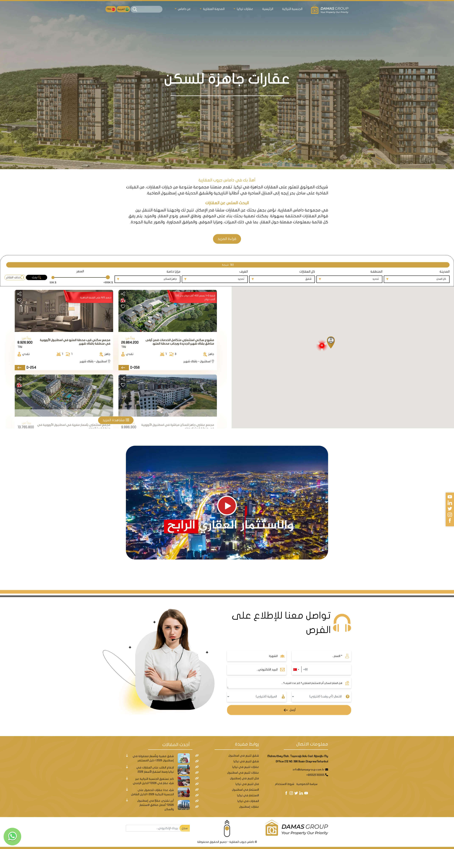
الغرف (243, 271)
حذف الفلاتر (13, 277)
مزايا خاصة (173, 271)
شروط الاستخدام (284, 784)
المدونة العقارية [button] (213, 9)
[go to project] (123, 367)
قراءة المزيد (227, 239)
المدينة (445, 271)
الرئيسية (267, 9)
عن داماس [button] (184, 9)
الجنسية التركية (292, 9)
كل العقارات (307, 271)
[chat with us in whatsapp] (12, 836)
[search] (134, 9)
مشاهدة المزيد (114, 420)
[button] (331, 342)
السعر (80, 271)
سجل (185, 828)
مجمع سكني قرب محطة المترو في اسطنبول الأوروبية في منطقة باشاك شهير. (75, 341)
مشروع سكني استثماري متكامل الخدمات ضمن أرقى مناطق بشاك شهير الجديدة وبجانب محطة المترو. (180, 341)
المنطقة (376, 271)
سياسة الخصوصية (306, 784)
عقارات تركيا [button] (244, 9)
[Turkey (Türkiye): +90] (296, 669)
